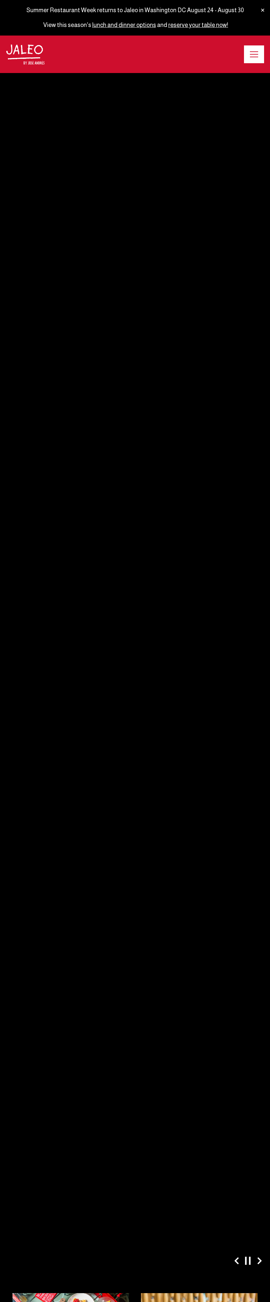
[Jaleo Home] (25, 54)
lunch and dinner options (124, 25)
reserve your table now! (198, 25)
